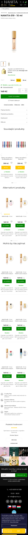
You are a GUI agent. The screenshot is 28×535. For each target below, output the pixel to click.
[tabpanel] (7, 157)
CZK (25, 5)
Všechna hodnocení (14, 440)
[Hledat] (20, 2)
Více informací (14, 522)
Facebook (7, 501)
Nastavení (14, 525)
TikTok (16, 501)
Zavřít (8, 103)
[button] (7, 279)
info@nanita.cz (15, 497)
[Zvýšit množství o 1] (26, 90)
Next (26, 154)
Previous (1, 154)
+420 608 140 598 (15, 489)
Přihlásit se (21, 475)
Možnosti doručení (8, 87)
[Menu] (2, 2)
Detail (6, 167)
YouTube (20, 501)
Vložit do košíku (14, 96)
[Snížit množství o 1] (19, 90)
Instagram (12, 501)
